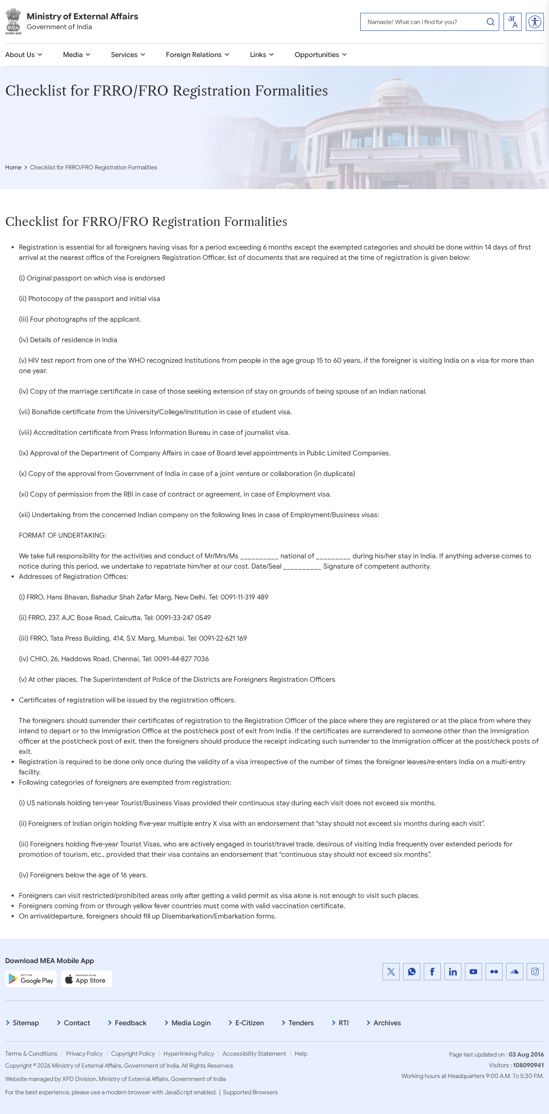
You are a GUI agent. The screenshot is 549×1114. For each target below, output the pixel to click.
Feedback (131, 1023)
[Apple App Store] (86, 978)
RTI (344, 1023)
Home (13, 167)
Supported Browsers (250, 1092)
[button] (534, 21)
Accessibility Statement (254, 1053)
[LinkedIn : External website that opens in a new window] (453, 971)
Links (258, 55)
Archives (387, 1023)
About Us (20, 55)
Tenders (301, 1023)
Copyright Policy (133, 1053)
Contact (77, 1023)
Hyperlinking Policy (188, 1053)
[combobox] (512, 22)
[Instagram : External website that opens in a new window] (535, 971)
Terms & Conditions (31, 1053)
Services (124, 55)
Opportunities (317, 55)
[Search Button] (490, 22)
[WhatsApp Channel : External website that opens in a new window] (411, 971)
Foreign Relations (194, 55)
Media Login (191, 1023)
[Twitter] (391, 971)
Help (301, 1053)
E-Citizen (249, 1023)
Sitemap (26, 1023)
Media (73, 55)
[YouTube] (473, 971)
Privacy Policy (84, 1053)
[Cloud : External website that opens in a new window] (514, 971)
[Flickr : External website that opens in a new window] (494, 971)
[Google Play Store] (31, 978)
